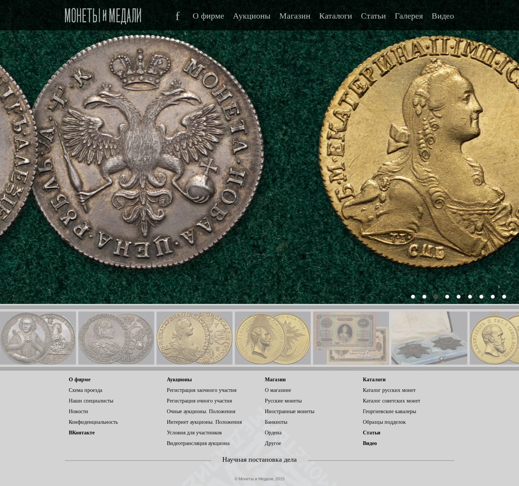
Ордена (273, 433)
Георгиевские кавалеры (389, 411)
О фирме (208, 16)
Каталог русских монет (389, 390)
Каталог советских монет (391, 401)
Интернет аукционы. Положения (204, 422)
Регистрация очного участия (199, 401)
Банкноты (276, 422)
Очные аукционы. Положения (201, 411)
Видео (443, 16)
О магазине (278, 390)
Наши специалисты (91, 401)
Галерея (409, 16)
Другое (273, 443)
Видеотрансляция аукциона (198, 443)
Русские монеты (283, 401)
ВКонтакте (82, 433)
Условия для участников (194, 433)
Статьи (373, 16)
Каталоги (335, 16)
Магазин (294, 16)
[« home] (103, 14)
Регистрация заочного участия (201, 390)
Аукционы (252, 16)
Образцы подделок (384, 422)
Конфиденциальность (93, 422)
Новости (78, 411)
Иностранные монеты (289, 411)
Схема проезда (85, 390)
